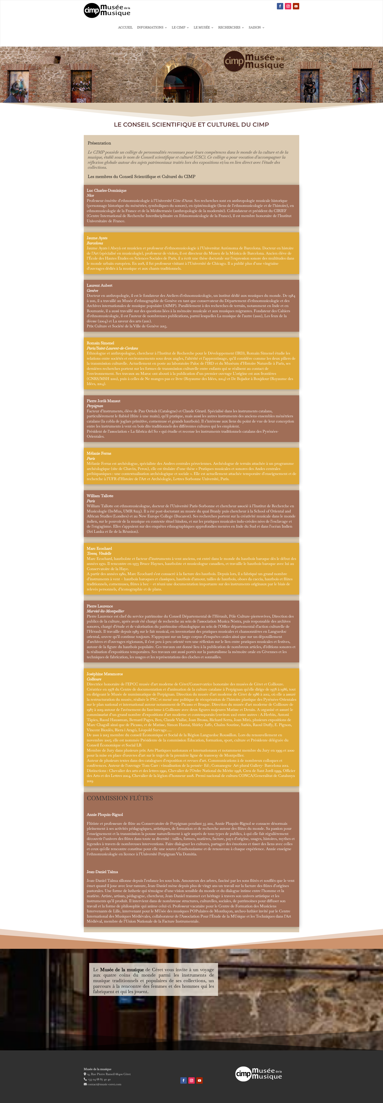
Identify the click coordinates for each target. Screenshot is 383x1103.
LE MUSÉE (202, 28)
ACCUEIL (125, 28)
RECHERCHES (229, 28)
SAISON (255, 28)
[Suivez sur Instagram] (288, 6)
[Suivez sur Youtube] (296, 6)
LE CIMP (178, 28)
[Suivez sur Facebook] (280, 6)
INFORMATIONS (150, 28)
